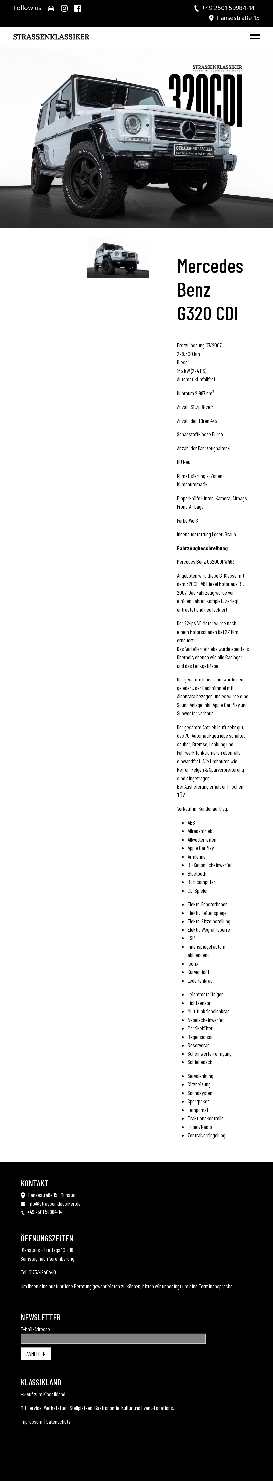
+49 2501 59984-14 (44, 1211)
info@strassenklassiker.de (54, 1203)
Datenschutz (58, 1421)
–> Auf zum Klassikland (43, 1394)
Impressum (31, 1421)
